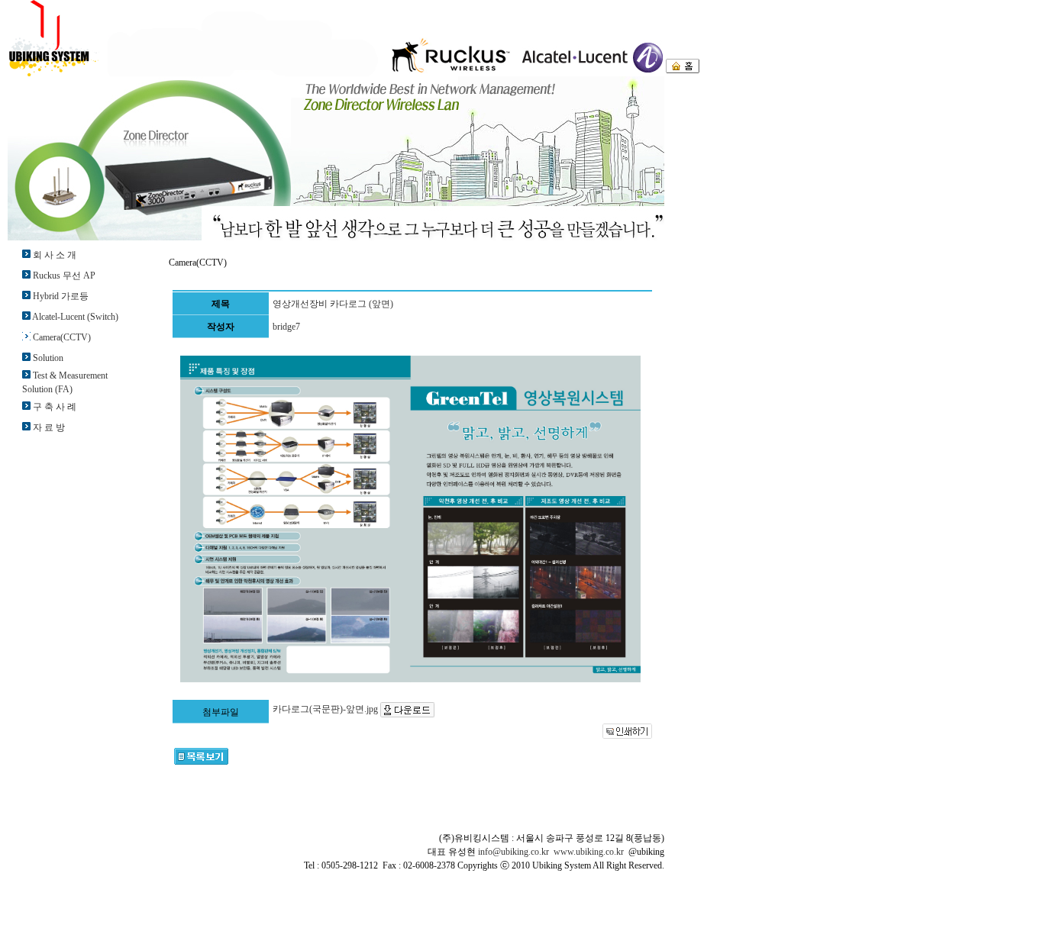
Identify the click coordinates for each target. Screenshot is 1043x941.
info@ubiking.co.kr (513, 851)
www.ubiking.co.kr (589, 851)
